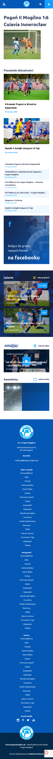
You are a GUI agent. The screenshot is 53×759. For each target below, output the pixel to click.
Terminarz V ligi (27, 537)
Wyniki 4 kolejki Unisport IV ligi (19, 208)
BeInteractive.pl (36, 754)
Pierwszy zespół (26, 497)
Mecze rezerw (27, 533)
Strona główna (26, 473)
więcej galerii (43, 277)
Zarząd (27, 481)
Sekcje (27, 493)
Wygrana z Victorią (13, 200)
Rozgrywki (27, 505)
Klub (26, 477)
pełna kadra (44, 379)
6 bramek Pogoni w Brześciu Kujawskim (22, 164)
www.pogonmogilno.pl (15, 745)
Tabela (27, 545)
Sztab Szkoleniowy (27, 521)
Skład (27, 529)
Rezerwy (26, 525)
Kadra (27, 501)
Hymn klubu (27, 489)
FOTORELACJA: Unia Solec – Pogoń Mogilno (25, 193)
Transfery (27, 517)
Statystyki (27, 509)
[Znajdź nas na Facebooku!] (26, 263)
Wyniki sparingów (27, 513)
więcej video (43, 346)
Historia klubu (27, 485)
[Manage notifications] (46, 753)
